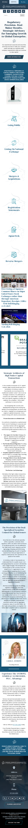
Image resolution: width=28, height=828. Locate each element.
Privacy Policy (17, 816)
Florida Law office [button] (14, 804)
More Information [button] (14, 57)
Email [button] (15, 2)
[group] (14, 653)
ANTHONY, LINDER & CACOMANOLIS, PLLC (16, 813)
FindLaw (21, 818)
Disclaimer (5, 816)
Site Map (10, 816)
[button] (4, 1)
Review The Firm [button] (14, 822)
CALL (24, 2)
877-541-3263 (17, 724)
